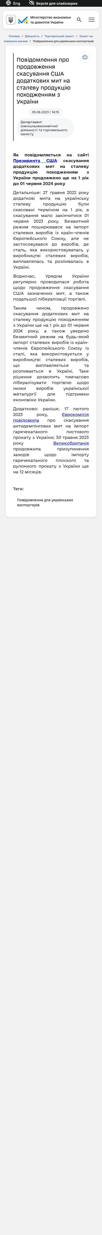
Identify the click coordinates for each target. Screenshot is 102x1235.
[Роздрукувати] (85, 57)
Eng (16, 3)
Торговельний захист (59, 36)
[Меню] (91, 19)
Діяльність (32, 36)
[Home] (38, 20)
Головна (14, 36)
